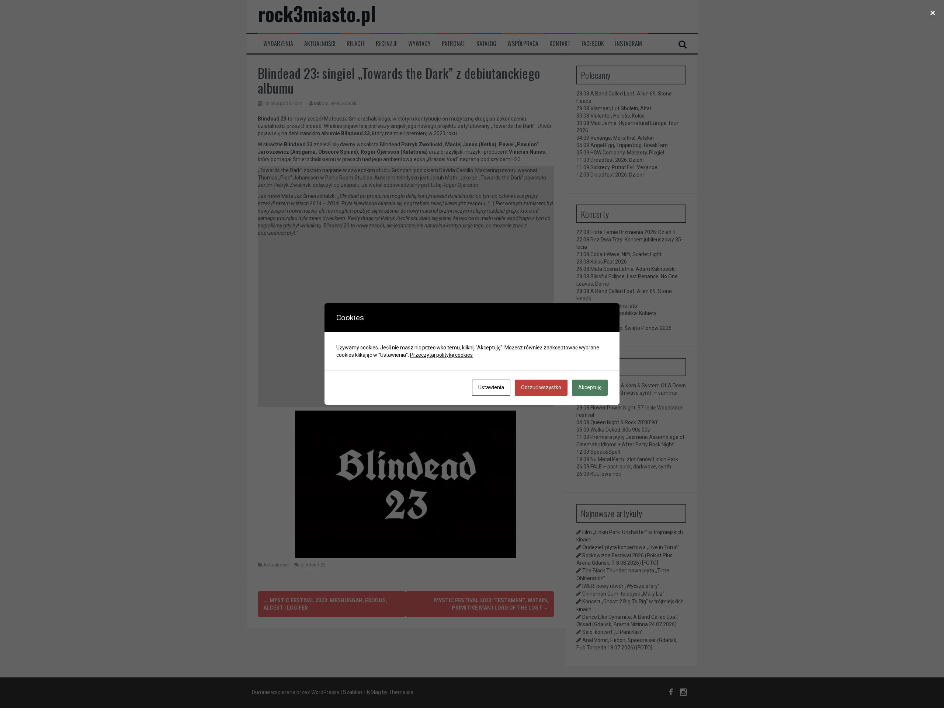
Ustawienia (491, 387)
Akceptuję (589, 387)
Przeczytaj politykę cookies (441, 355)
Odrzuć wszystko (541, 387)
